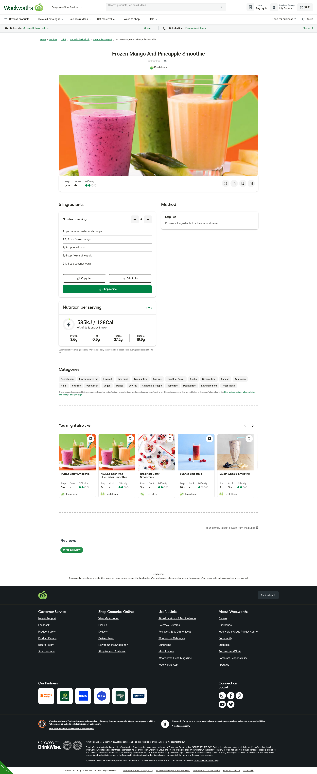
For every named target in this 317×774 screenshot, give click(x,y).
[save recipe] (242, 183)
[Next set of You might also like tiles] (253, 425)
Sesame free (208, 379)
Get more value (106, 19)
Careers (223, 618)
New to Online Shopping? (113, 644)
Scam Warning (46, 651)
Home (43, 39)
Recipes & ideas (79, 19)
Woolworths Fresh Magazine (175, 658)
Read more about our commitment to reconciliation (71, 728)
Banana (225, 379)
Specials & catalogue (48, 19)
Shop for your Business (111, 651)
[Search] (222, 7)
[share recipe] (234, 183)
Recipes (53, 39)
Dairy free (172, 385)
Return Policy (46, 644)
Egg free (157, 379)
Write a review (73, 550)
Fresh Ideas (161, 67)
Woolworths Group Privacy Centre (238, 631)
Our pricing (164, 644)
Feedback (44, 625)
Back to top (267, 595)
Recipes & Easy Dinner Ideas (174, 631)
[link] (158, 61)
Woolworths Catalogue (171, 638)
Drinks (193, 379)
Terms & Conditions (231, 770)
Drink (63, 39)
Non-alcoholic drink (79, 39)
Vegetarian (92, 385)
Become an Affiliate (230, 651)
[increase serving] (148, 219)
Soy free (76, 385)
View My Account (108, 618)
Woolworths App (168, 664)
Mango (119, 385)
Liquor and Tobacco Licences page (197, 755)
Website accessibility (181, 726)
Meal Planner (166, 651)
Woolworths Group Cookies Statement (173, 770)
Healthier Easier (175, 379)
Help (151, 19)
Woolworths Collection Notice (206, 770)
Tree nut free (140, 379)
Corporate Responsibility (233, 658)
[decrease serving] (135, 219)
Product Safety (47, 631)
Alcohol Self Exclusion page (206, 760)
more (149, 307)
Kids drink (123, 379)
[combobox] (166, 7)
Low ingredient (209, 385)
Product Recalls (47, 638)
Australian (240, 379)
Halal (64, 385)
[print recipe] (225, 183)
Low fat (133, 385)
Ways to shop (132, 19)
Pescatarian (67, 379)
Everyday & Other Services (65, 7)
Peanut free (189, 385)
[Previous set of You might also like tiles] (245, 425)
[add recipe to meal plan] (251, 183)
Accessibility (248, 770)
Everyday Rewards (169, 625)
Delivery (103, 631)
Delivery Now (106, 638)
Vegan (107, 385)
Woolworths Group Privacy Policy (138, 770)
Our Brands (225, 625)
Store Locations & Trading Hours (177, 618)
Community (225, 638)
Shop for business (282, 19)
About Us (224, 664)
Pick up (102, 625)
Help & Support (47, 618)
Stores (309, 19)
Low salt (107, 379)
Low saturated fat (88, 379)
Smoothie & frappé (102, 39)
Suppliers (224, 644)
